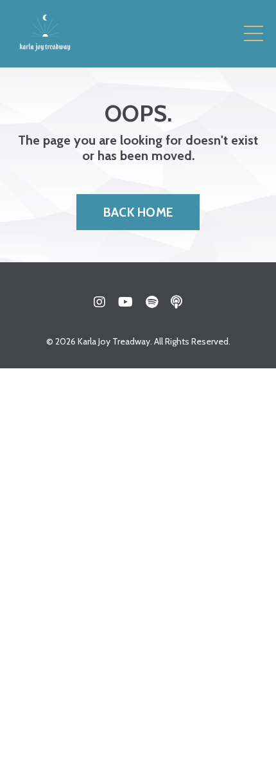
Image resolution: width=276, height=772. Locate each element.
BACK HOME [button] (138, 212)
